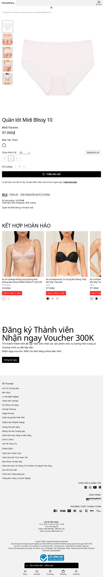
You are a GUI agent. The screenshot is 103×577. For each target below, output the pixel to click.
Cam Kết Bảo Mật (9, 470)
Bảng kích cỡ (93, 152)
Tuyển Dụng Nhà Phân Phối (13, 417)
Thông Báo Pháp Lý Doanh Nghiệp (16, 478)
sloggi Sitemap (8, 413)
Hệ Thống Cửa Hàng (10, 405)
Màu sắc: (10, 139)
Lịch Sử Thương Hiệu (10, 388)
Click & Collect (8, 439)
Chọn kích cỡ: (9, 152)
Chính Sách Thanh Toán (11, 453)
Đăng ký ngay (10, 359)
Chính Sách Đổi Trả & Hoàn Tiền (15, 457)
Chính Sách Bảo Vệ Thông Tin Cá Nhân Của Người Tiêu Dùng (27, 466)
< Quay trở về (6, 12)
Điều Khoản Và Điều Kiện (12, 461)
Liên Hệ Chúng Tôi (9, 443)
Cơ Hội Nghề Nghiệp (10, 396)
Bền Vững (6, 392)
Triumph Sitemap (9, 409)
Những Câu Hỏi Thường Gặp (13, 431)
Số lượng (7, 166)
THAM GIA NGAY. (70, 182)
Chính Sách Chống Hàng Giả (13, 474)
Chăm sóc (13, 194)
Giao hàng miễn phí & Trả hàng (35, 194)
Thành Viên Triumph (10, 401)
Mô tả (4, 194)
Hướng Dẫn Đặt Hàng (11, 427)
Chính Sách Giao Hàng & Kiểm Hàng (16, 435)
